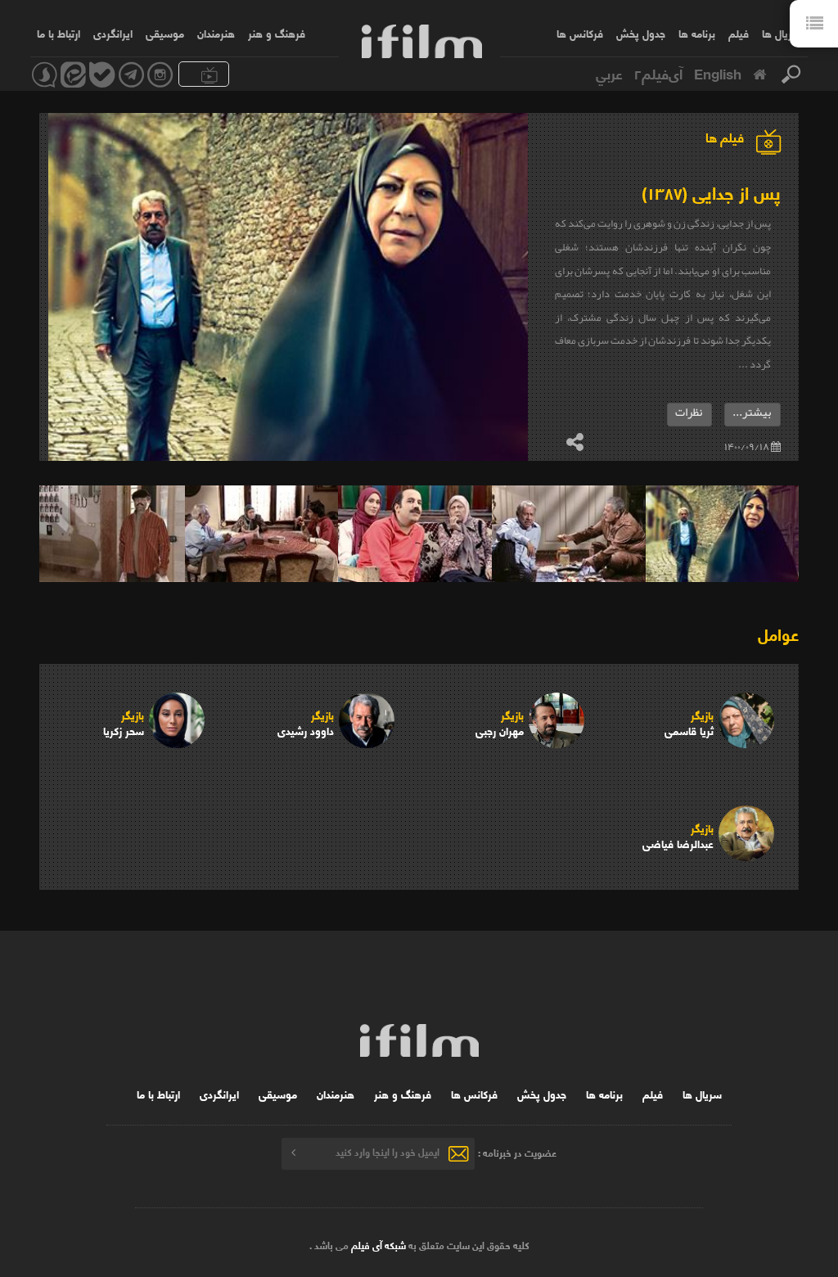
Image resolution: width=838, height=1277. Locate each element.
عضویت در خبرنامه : (517, 1151)
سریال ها (781, 33)
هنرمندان (216, 33)
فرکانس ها (579, 33)
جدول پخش (640, 33)
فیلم (738, 33)
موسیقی (165, 33)
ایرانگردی (113, 33)
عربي (609, 73)
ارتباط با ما (58, 33)
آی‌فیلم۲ (658, 73)
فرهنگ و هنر (276, 33)
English (717, 73)
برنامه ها (696, 33)
